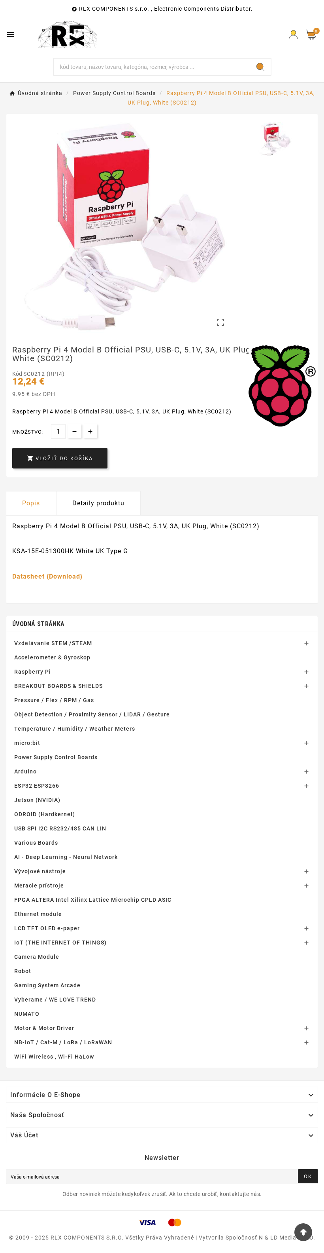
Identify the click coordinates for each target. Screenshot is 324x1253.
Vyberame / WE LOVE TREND (55, 999)
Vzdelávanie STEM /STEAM (53, 643)
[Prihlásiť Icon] (293, 34)
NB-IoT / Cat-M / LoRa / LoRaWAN (63, 1042)
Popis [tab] (31, 503)
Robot (22, 971)
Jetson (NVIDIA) (37, 800)
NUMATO (27, 1014)
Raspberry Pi (32, 671)
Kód (17, 374)
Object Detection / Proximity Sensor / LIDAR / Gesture (92, 714)
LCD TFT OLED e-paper (47, 928)
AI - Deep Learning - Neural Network (66, 857)
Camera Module (36, 957)
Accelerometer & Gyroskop (52, 657)
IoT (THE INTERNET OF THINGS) (60, 942)
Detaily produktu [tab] (98, 503)
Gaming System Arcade (47, 985)
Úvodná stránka (38, 624)
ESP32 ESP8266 (36, 786)
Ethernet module (38, 914)
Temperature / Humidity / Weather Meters (74, 729)
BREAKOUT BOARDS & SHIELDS (58, 686)
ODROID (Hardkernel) (44, 814)
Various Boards (36, 843)
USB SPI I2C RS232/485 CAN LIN (60, 828)
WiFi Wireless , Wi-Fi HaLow (54, 1056)
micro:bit (27, 743)
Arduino (25, 771)
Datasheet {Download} (47, 576)
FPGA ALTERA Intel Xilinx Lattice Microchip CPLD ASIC (92, 900)
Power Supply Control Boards (56, 757)
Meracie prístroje (39, 885)
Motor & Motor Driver (44, 1028)
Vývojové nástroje (40, 871)
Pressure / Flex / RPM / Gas (54, 700)
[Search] (260, 67)
